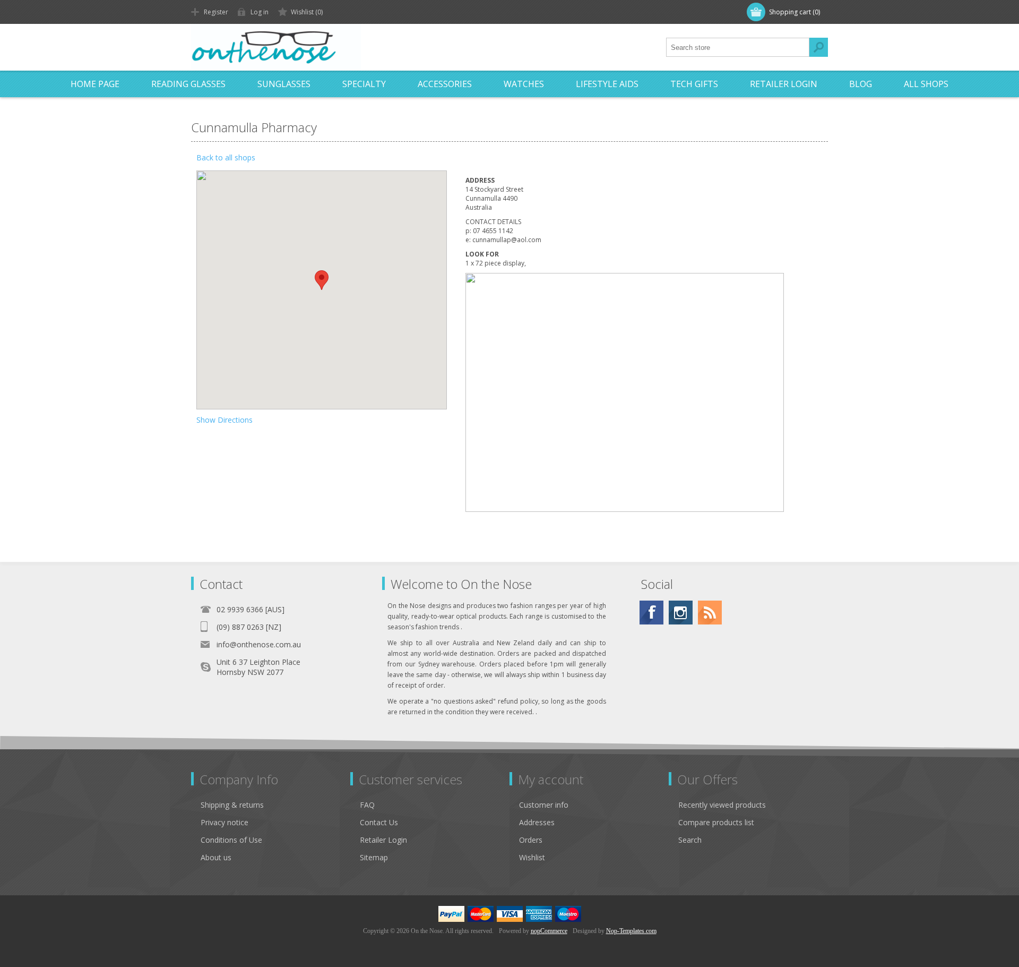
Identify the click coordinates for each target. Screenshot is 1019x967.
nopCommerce (549, 931)
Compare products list (716, 822)
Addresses (537, 822)
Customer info (543, 805)
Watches (524, 84)
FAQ (367, 805)
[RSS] (710, 612)
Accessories (445, 84)
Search (818, 47)
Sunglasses (283, 84)
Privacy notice (224, 822)
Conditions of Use (231, 840)
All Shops (926, 84)
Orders (530, 840)
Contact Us (379, 822)
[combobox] (737, 47)
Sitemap (374, 857)
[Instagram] (681, 612)
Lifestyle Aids (607, 84)
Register (216, 11)
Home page (95, 84)
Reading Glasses (188, 84)
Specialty (364, 84)
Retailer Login (783, 84)
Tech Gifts (694, 84)
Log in (260, 11)
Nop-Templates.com (631, 931)
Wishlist (532, 857)
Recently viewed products (722, 805)
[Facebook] (651, 612)
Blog (860, 84)
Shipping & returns (232, 805)
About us (216, 857)
